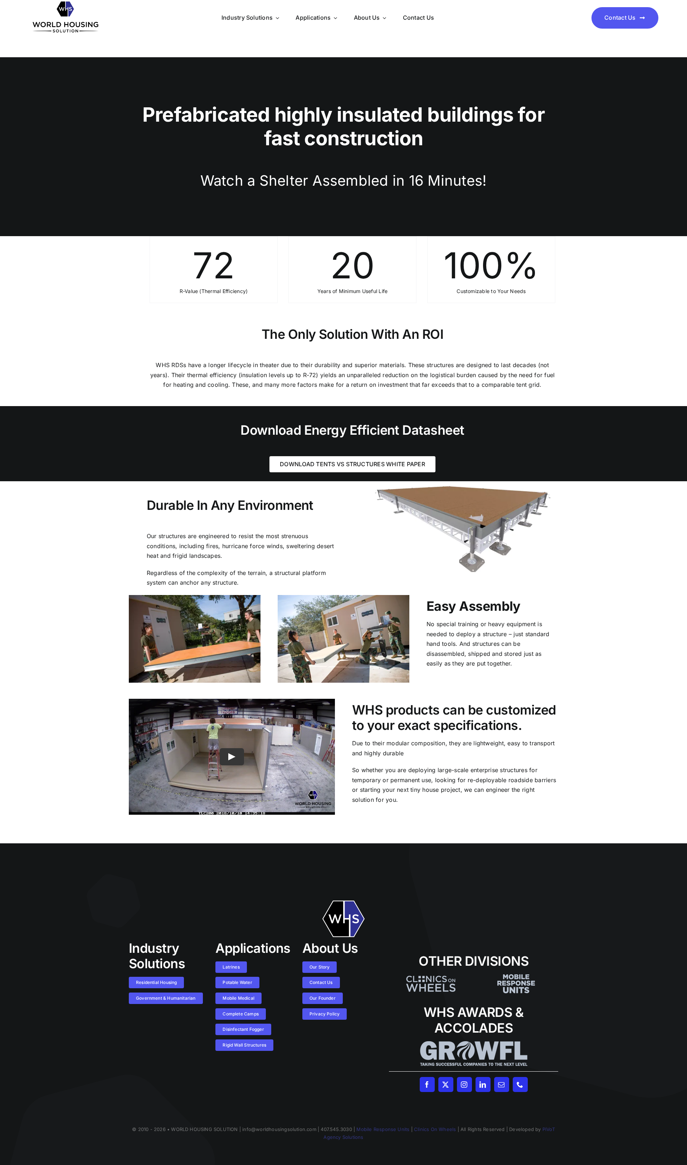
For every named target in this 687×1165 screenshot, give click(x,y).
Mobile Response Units (382, 1129)
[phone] (520, 1084)
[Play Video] (232, 756)
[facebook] (427, 1084)
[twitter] (445, 1084)
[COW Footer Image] (431, 977)
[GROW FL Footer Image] (473, 1044)
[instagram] (464, 1084)
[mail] (501, 1084)
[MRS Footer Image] (516, 977)
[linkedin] (483, 1084)
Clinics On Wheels (435, 1129)
